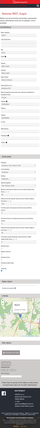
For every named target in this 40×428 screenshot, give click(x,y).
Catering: (4, 268)
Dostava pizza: (5, 257)
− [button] (2, 303)
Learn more (23, 426)
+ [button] (2, 300)
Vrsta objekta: (5, 169)
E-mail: (3, 122)
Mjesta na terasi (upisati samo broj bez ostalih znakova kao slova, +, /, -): (17, 200)
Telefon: (3, 101)
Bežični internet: (6, 251)
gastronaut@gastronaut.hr (24, 404)
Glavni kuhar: (5, 77)
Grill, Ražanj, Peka (7, 186)
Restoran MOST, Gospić (14, 13)
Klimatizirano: (5, 246)
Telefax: (3, 115)
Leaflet (22, 336)
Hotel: (3, 56)
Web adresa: (5, 129)
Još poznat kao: (6, 39)
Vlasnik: (3, 63)
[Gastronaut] (20, 2)
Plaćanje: (4, 162)
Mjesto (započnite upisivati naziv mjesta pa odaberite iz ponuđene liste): (18, 93)
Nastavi (16, 426)
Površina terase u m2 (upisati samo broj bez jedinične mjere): (17, 219)
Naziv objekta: (5, 32)
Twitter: (3, 142)
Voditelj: (3, 70)
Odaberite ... (5, 179)
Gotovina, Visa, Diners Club (11, 165)
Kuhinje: (3, 176)
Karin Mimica (25, 406)
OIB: (2, 50)
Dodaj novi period (8, 288)
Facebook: (4, 135)
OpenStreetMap (30, 336)
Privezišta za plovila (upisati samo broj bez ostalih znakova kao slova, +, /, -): (16, 238)
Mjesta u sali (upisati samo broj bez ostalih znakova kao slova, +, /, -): (17, 190)
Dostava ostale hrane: (7, 263)
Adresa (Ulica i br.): (6, 85)
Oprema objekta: (6, 183)
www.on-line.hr (31, 414)
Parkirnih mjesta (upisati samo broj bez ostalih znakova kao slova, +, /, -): (17, 229)
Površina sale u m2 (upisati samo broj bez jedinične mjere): (16, 209)
